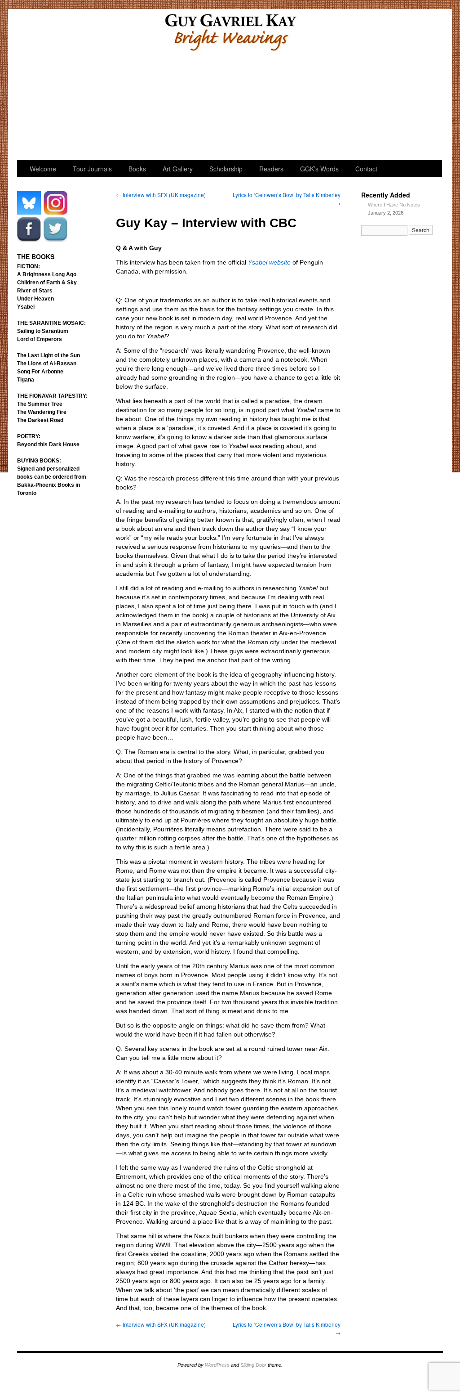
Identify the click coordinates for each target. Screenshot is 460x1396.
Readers (290, 108)
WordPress (217, 1365)
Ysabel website (269, 262)
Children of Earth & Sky (47, 282)
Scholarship (229, 108)
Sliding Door (253, 1365)
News (350, 108)
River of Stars (35, 290)
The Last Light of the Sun (48, 355)
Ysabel (26, 307)
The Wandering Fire (41, 412)
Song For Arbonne (40, 371)
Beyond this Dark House (48, 444)
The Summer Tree (39, 404)
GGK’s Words (411, 108)
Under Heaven (35, 299)
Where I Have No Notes (394, 204)
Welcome (47, 108)
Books (137, 168)
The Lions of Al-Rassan (46, 363)
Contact (366, 168)
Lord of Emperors (39, 339)
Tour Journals (108, 108)
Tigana (25, 380)
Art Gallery (168, 108)
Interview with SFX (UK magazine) (161, 194)
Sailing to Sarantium (42, 331)
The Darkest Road (40, 420)
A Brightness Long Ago (46, 274)
